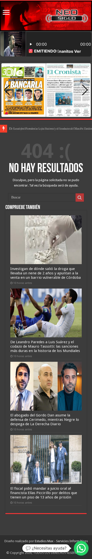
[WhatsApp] (51, 547)
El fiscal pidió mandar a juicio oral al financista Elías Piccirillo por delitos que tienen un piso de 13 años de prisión (43, 492)
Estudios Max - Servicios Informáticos (61, 541)
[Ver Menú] (6, 13)
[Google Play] (45, 547)
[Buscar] (80, 197)
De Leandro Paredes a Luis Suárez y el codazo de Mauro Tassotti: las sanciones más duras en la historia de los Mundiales (45, 346)
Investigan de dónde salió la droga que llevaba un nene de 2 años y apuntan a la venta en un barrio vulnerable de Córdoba (45, 273)
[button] (85, 90)
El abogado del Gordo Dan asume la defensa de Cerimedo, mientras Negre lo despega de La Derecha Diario (44, 419)
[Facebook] (40, 547)
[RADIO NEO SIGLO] (46, 16)
